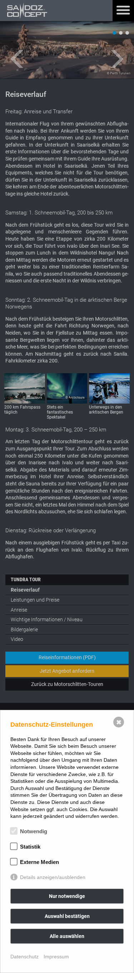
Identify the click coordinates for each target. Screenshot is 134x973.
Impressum (56, 956)
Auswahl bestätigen (67, 916)
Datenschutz (24, 956)
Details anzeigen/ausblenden (52, 877)
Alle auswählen (67, 936)
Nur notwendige (67, 896)
